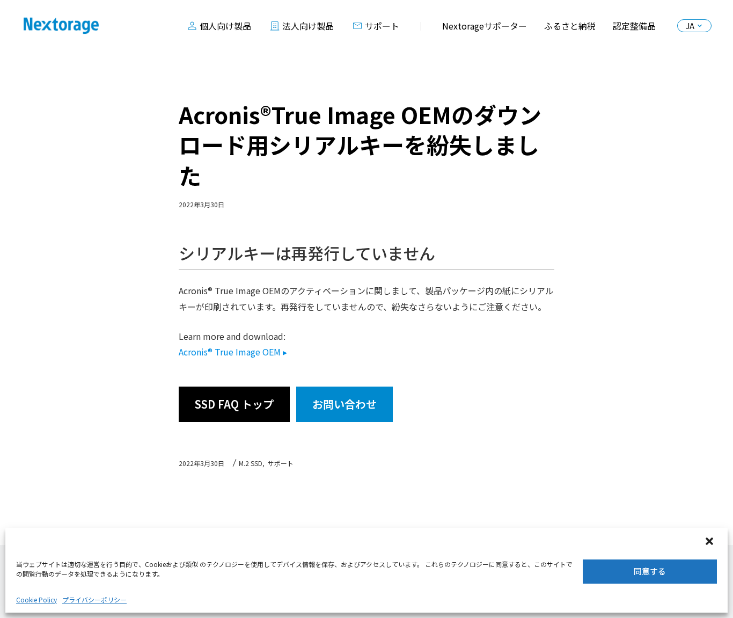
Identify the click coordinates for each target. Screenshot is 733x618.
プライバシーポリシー (94, 599)
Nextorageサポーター (484, 25)
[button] (710, 542)
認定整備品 (634, 25)
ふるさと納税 (570, 25)
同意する (650, 571)
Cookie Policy (36, 599)
